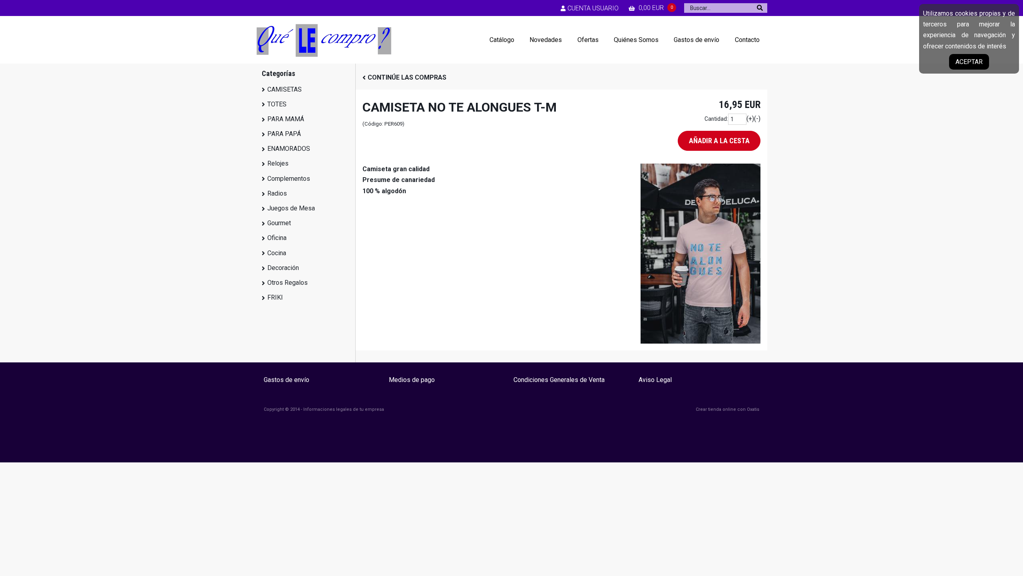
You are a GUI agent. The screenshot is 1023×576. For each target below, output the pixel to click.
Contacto (747, 40)
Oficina (277, 238)
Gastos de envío (696, 40)
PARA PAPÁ (284, 134)
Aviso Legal (655, 380)
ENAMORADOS (288, 148)
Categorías (278, 73)
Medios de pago (412, 380)
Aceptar (969, 62)
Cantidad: (716, 119)
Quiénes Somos (636, 40)
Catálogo (502, 40)
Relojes (278, 163)
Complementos (288, 178)
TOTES (277, 104)
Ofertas (588, 40)
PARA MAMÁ (285, 119)
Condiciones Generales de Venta (559, 380)
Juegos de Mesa (291, 208)
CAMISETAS (284, 89)
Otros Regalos (287, 282)
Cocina (276, 253)
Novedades (545, 40)
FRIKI (275, 297)
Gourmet (279, 223)
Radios (277, 193)
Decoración (283, 268)
